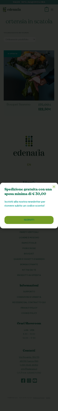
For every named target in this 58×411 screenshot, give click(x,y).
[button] (54, 187)
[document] (29, 205)
